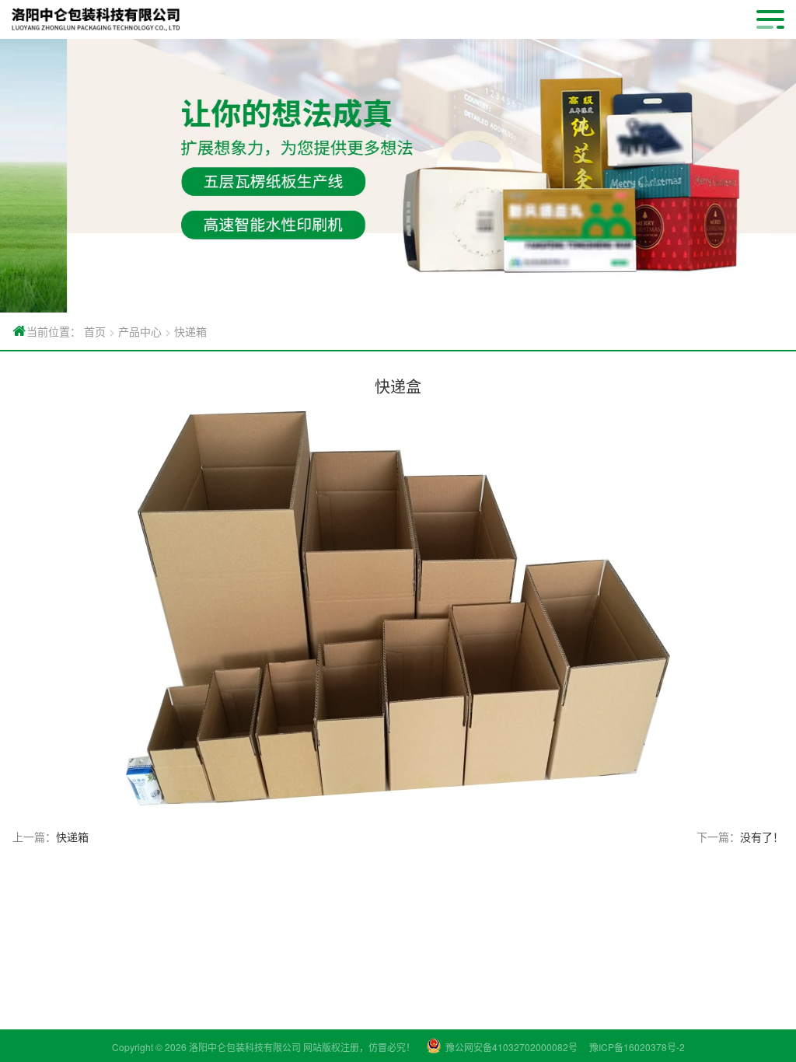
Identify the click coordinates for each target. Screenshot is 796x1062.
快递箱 (190, 331)
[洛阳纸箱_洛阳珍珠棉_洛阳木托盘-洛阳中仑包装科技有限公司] (96, 19)
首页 (95, 331)
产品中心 (140, 331)
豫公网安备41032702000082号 (511, 1046)
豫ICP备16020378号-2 (637, 1046)
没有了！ (762, 836)
